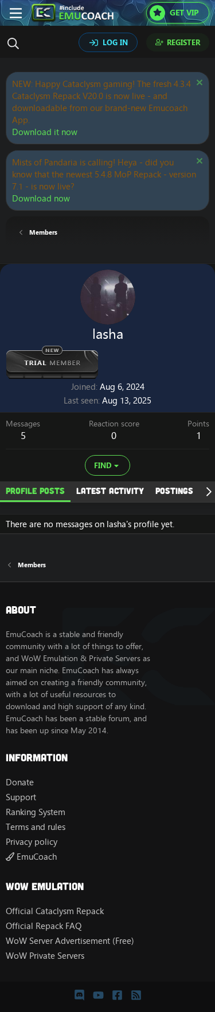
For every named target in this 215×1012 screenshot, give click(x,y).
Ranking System (35, 812)
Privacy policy (31, 842)
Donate (20, 782)
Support (21, 797)
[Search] (16, 43)
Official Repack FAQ (43, 926)
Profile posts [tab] (35, 490)
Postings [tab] (174, 490)
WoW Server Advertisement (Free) (70, 941)
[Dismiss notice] (198, 84)
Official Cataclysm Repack (55, 911)
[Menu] (15, 13)
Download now (41, 198)
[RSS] (136, 994)
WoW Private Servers (45, 956)
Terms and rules (35, 827)
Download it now (44, 132)
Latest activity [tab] (110, 490)
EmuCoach (35, 857)
